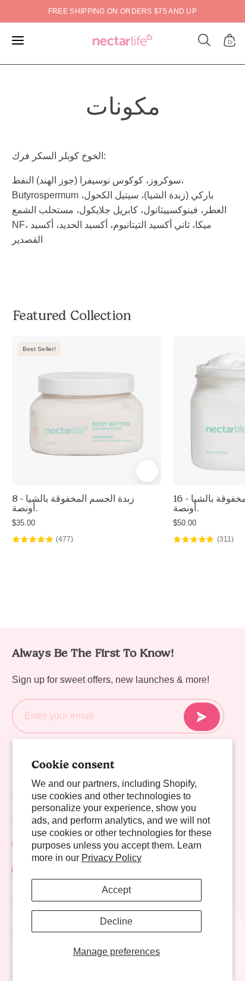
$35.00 (23, 522)
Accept (116, 890)
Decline (116, 921)
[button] (204, 40)
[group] (122, 11)
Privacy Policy (111, 858)
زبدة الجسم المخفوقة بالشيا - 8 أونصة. (73, 503)
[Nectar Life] (122, 40)
